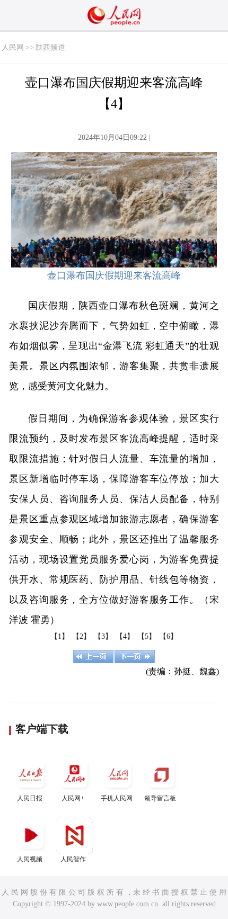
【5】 (146, 636)
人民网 (13, 47)
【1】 (59, 636)
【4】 (125, 636)
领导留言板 (160, 798)
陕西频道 (50, 47)
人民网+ (73, 798)
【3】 (103, 636)
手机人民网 (117, 798)
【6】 (168, 636)
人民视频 (29, 859)
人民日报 (29, 798)
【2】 (81, 636)
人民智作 (73, 859)
